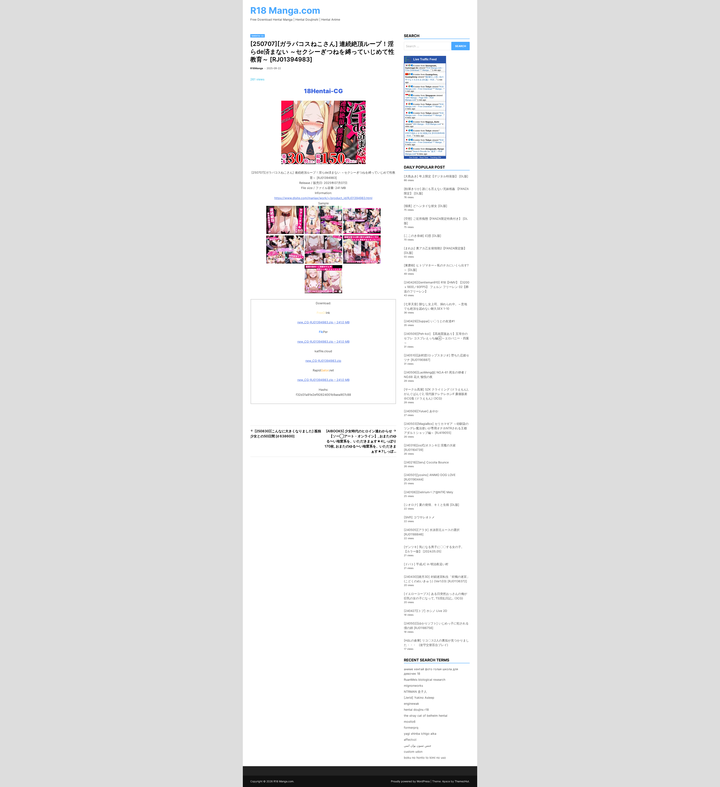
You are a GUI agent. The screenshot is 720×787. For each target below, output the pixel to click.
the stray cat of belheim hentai (425, 715)
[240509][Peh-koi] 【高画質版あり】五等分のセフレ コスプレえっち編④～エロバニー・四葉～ (436, 338)
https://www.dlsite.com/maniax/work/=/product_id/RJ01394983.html (323, 198)
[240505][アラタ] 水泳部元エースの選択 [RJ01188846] (432, 532)
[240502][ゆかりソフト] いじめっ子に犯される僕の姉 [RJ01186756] (436, 625)
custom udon (413, 751)
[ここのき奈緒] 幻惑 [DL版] (422, 236)
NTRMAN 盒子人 (415, 691)
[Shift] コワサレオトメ (419, 517)
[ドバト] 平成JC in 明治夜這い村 (426, 564)
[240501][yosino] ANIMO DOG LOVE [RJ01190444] (430, 477)
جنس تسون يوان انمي (417, 745)
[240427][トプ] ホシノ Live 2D (425, 611)
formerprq (411, 727)
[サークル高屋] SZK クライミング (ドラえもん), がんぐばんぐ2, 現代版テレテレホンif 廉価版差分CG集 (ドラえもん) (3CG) (436, 394)
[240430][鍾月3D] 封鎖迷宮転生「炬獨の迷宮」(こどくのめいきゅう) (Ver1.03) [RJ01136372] (437, 579)
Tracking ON (435, 157)
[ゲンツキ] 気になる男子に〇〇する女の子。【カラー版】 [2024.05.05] (434, 549)
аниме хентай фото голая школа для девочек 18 (431, 671)
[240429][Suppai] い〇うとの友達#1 (429, 321)
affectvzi (410, 739)
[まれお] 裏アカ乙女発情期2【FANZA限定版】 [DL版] (435, 250)
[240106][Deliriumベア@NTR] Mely (428, 492)
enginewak (411, 703)
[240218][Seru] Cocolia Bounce (426, 462)
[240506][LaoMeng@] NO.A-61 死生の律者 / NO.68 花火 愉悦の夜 (435, 374)
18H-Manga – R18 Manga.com (427, 124)
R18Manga (256, 68)
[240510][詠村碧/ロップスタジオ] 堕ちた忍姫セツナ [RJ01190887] (436, 357)
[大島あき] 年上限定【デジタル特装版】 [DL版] (436, 176)
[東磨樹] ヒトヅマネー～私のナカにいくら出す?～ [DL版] (436, 267)
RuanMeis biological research (424, 679)
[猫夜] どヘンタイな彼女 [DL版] (425, 206)
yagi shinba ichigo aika (420, 733)
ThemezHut (462, 781)
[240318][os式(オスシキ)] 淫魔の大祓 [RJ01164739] (430, 447)
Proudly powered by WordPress (410, 781)
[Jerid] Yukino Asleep (419, 697)
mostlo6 (410, 721)
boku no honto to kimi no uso (425, 757)
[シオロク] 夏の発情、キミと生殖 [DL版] (431, 505)
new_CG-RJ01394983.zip (323, 361)
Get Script (413, 157)
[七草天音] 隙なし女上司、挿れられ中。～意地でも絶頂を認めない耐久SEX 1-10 (435, 306)
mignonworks (413, 685)
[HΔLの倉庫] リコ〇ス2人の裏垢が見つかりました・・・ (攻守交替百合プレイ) (436, 643)
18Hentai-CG (257, 36)
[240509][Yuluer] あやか (421, 411)
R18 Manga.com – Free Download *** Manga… (424, 69)
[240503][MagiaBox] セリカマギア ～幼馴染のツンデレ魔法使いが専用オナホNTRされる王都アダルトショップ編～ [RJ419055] (436, 428)
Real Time (424, 157)
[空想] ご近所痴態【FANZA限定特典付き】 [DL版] (436, 221)
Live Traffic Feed (425, 59)
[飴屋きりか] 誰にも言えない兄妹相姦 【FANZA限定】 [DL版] (436, 191)
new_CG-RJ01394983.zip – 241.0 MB (323, 322)
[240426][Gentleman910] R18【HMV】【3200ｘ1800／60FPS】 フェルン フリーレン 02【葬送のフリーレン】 (436, 286)
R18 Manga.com (285, 10)
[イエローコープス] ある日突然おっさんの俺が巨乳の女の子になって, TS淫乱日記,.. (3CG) (435, 596)
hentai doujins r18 (416, 709)
